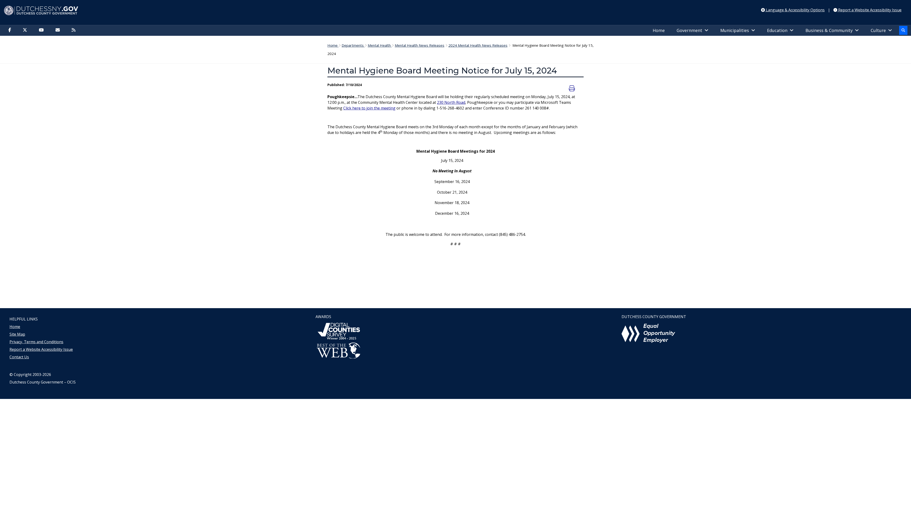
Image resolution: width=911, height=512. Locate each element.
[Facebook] (11, 30)
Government (691, 30)
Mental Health (380, 45)
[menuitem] (660, 30)
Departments (353, 45)
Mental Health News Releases (419, 45)
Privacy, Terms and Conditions (36, 341)
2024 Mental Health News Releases (477, 45)
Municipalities (735, 30)
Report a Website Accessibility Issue (41, 349)
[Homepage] (455, 10)
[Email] (59, 30)
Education (778, 30)
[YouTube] (42, 30)
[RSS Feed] (75, 30)
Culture (879, 30)
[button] (903, 30)
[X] (26, 30)
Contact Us (19, 357)
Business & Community (830, 30)
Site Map (17, 334)
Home (659, 30)
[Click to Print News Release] (572, 88)
